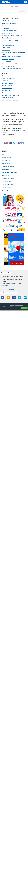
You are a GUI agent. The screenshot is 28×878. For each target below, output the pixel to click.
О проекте (12, 305)
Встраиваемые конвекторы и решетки (12, 35)
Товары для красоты (7, 187)
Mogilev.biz (12, 6)
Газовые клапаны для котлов (10, 40)
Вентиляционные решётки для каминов (12, 25)
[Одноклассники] (8, 143)
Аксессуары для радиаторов (9, 23)
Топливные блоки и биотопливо (10, 95)
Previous (5, 250)
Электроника (5, 190)
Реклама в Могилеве (19, 305)
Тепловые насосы (7, 88)
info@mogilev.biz (10, 283)
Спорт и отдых (5, 175)
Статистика (4, 306)
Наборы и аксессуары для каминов (11, 56)
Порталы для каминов (8, 71)
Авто (3, 154)
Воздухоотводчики (7, 33)
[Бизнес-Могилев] (6, 1)
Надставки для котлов (8, 59)
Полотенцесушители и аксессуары (11, 68)
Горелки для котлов (7, 47)
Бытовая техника (6, 157)
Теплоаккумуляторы (7, 83)
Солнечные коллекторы (8, 78)
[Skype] (17, 143)
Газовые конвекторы (7, 42)
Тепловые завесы (7, 85)
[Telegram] (22, 143)
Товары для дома (6, 181)
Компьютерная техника (8, 166)
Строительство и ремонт (8, 178)
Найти (22, 10)
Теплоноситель (6, 92)
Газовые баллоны (7, 38)
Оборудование (5, 169)
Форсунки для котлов (7, 97)
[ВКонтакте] (5, 143)
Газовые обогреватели (8, 45)
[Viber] (19, 143)
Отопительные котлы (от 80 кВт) (10, 63)
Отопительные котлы (7, 61)
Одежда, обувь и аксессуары (9, 172)
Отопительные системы (8, 66)
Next (23, 250)
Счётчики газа (6, 80)
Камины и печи (6, 50)
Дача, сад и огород (6, 160)
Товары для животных (7, 184)
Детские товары (6, 163)
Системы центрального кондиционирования (14, 76)
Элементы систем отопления (10, 100)
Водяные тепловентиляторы (9, 30)
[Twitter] (14, 143)
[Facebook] (11, 143)
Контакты (10, 306)
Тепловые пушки (6, 90)
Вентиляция (5, 28)
